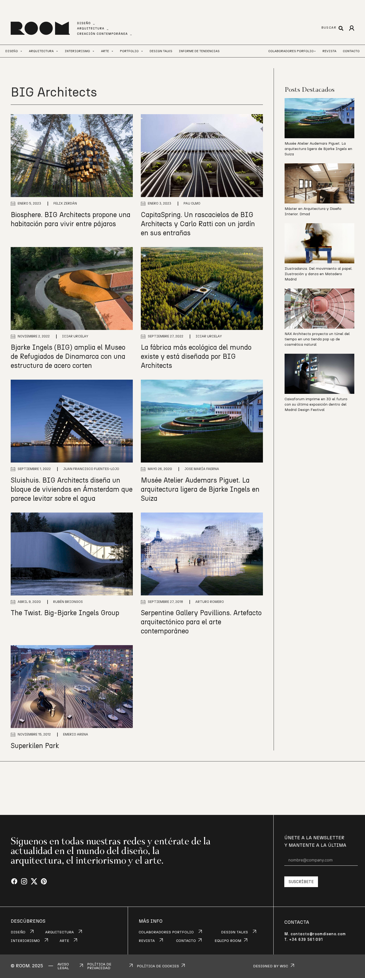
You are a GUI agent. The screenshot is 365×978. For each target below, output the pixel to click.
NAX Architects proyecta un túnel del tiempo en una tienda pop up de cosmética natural (317, 339)
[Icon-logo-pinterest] (44, 881)
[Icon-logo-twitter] (34, 881)
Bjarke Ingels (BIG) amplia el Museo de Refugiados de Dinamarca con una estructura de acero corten (68, 356)
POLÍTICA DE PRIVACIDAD (99, 966)
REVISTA (147, 941)
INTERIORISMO (25, 941)
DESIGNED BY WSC (270, 966)
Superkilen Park (35, 745)
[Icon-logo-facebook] (14, 881)
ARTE (64, 941)
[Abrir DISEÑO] (21, 51)
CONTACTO (186, 941)
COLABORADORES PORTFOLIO (166, 932)
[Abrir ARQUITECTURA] (57, 51)
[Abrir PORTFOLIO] (142, 51)
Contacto (351, 51)
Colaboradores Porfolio (291, 51)
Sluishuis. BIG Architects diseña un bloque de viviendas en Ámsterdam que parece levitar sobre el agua (72, 489)
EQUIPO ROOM (228, 941)
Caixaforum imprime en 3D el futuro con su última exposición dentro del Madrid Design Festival (316, 404)
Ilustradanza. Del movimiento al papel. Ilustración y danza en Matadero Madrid (318, 274)
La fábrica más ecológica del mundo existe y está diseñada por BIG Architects (196, 356)
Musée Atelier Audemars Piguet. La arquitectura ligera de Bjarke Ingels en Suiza (200, 489)
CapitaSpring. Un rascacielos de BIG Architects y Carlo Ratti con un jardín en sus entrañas (198, 224)
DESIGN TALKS (234, 932)
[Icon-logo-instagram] (24, 881)
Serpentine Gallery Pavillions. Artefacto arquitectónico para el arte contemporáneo (201, 622)
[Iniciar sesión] (351, 28)
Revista (329, 51)
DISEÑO (18, 932)
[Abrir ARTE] (112, 51)
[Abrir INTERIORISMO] (93, 51)
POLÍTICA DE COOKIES (158, 966)
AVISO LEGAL (63, 966)
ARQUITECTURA (59, 932)
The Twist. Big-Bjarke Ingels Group (65, 613)
